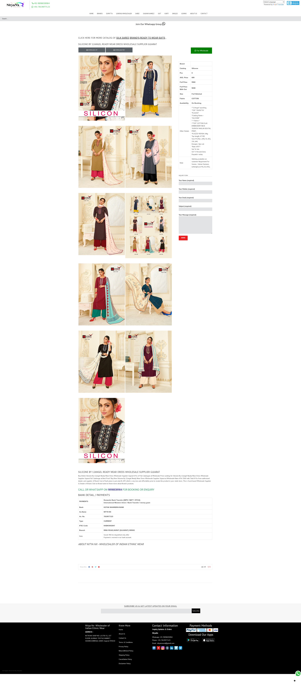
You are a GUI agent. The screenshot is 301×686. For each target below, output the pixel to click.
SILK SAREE (122, 37)
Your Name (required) (186, 180)
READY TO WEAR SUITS (152, 37)
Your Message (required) (187, 215)
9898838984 (115, 489)
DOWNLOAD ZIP (92, 50)
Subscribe (195, 611)
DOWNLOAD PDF (120, 50)
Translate (280, 4)
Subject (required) (185, 206)
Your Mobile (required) (187, 189)
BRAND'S (134, 37)
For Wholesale (202, 50)
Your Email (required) (186, 198)
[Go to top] (294, 681)
